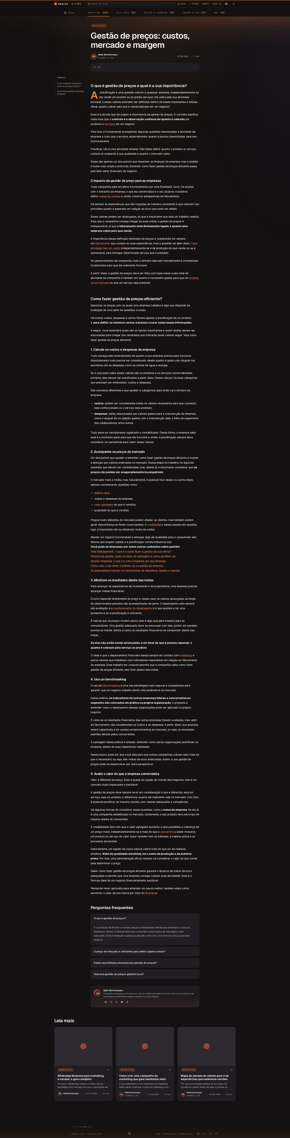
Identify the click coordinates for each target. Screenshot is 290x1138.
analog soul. (87, 1134)
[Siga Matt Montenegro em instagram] (111, 1002)
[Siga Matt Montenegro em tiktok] (127, 1002)
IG (198, 1134)
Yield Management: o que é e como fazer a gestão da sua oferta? (131, 551)
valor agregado (103, 504)
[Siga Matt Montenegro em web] (105, 1002)
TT (216, 1134)
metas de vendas (109, 196)
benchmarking (111, 685)
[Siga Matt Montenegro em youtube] (122, 1002)
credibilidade (155, 524)
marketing (186, 655)
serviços (110, 124)
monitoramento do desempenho (132, 608)
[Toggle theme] (233, 4)
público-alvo (101, 493)
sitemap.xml (85, 1127)
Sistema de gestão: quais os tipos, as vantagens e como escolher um (133, 556)
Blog (158, 1134)
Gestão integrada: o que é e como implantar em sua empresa (128, 561)
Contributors (169, 1134)
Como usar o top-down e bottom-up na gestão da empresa (127, 565)
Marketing (99, 26)
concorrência (168, 831)
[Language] (226, 4)
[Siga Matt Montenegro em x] (116, 1002)
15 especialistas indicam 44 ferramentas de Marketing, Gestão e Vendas (135, 570)
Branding (151, 893)
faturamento (102, 243)
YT (210, 1134)
